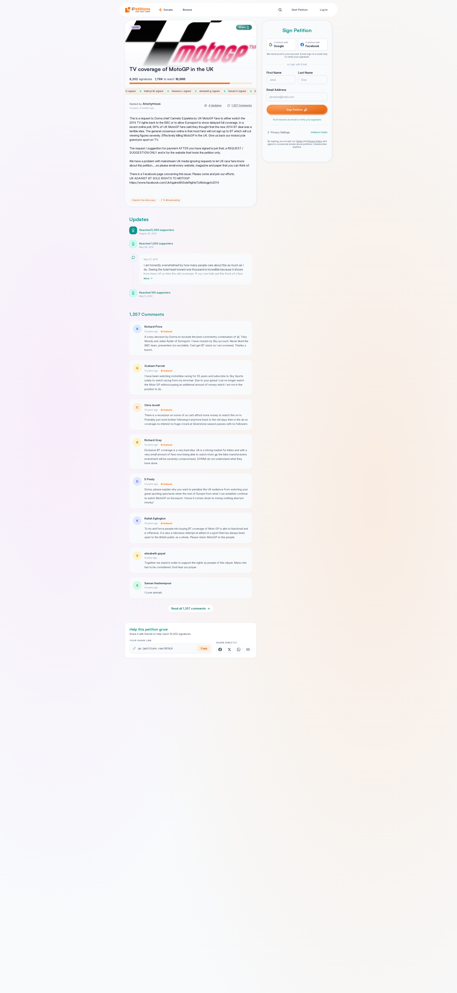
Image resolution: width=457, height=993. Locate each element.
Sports (135, 27)
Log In (324, 9)
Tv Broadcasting (170, 200)
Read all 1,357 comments (190, 608)
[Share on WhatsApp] (239, 649)
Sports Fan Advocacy (143, 200)
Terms (299, 141)
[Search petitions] (280, 10)
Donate (168, 9)
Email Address (276, 90)
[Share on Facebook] (220, 649)
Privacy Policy (315, 141)
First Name (274, 72)
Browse (187, 9)
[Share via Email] (248, 649)
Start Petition (300, 9)
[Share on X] (229, 649)
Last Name (305, 72)
